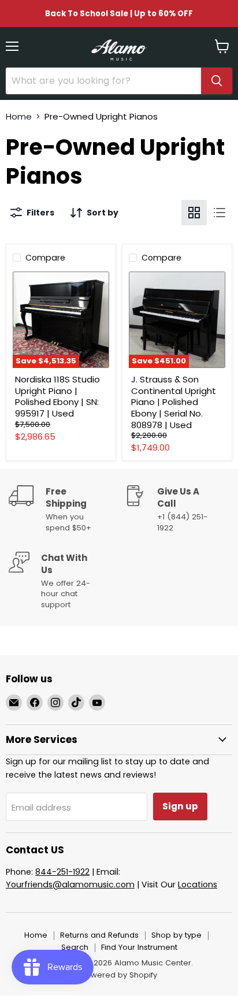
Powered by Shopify (119, 974)
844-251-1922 (62, 872)
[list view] (219, 212)
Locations (197, 884)
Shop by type (176, 935)
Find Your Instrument (139, 947)
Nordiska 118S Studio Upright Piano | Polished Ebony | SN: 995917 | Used (57, 396)
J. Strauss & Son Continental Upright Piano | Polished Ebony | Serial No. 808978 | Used (173, 402)
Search (74, 947)
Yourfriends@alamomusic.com (70, 884)
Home (19, 116)
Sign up (180, 806)
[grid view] (194, 212)
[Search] (216, 81)
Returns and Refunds (99, 935)
